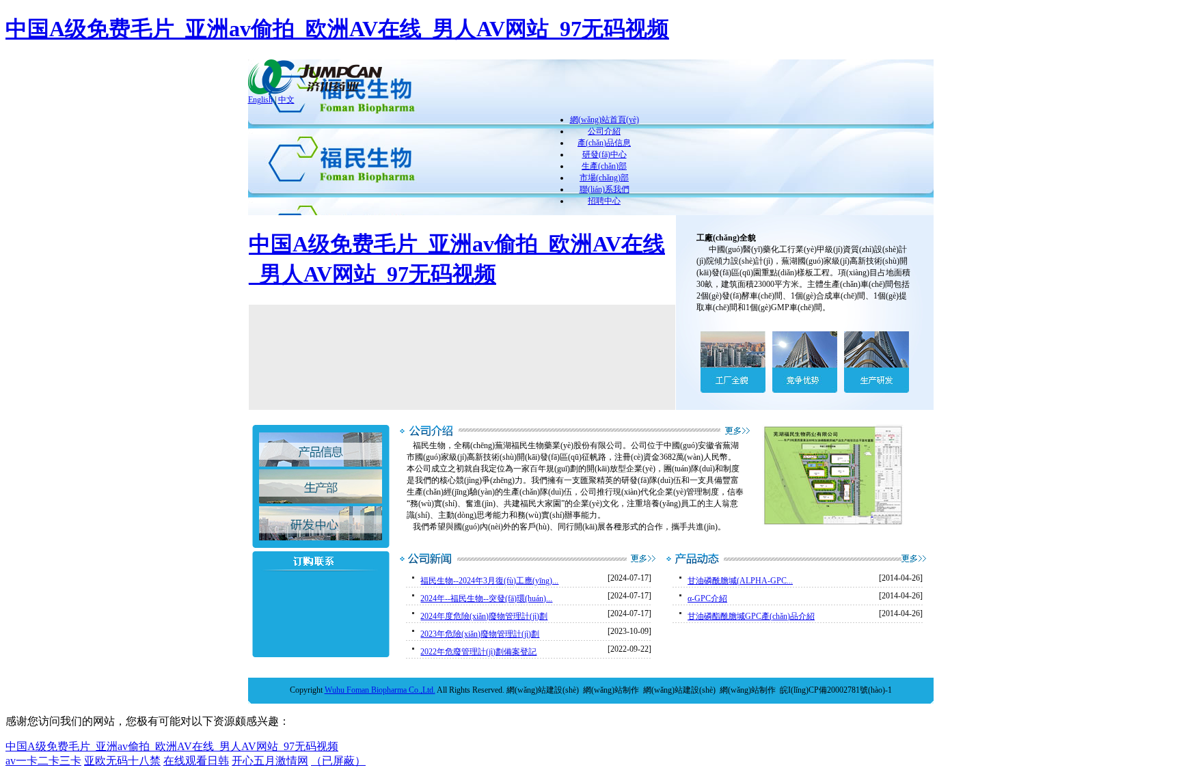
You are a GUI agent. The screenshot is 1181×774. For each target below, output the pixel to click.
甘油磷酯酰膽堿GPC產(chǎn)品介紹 (751, 616)
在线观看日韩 (196, 760)
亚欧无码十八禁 (122, 760)
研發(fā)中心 (604, 154)
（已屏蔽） (338, 760)
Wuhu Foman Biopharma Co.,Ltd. (380, 690)
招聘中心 (604, 201)
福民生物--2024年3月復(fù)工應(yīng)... (489, 580)
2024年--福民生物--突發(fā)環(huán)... (486, 598)
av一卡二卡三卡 (43, 760)
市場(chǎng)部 (604, 177)
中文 (286, 100)
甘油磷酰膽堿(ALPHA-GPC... (740, 580)
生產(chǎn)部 (604, 166)
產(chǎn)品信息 (604, 143)
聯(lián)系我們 (604, 189)
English (260, 100)
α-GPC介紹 (707, 598)
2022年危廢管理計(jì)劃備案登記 (478, 651)
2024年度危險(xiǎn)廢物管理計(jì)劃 (483, 616)
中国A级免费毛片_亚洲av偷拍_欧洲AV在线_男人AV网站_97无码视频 (337, 28)
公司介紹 (604, 131)
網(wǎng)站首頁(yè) (604, 119)
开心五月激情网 (270, 760)
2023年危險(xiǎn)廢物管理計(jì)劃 (479, 634)
